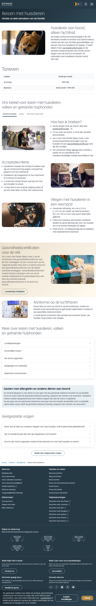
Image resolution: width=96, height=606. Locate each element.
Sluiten (87, 598)
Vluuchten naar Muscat (57, 521)
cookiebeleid (45, 598)
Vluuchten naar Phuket (57, 518)
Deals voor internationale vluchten (62, 483)
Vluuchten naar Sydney (57, 514)
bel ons (75, 150)
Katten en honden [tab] (9, 114)
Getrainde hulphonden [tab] (35, 114)
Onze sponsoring (8, 476)
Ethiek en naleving (8, 489)
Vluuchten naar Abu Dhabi (58, 501)
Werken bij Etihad (8, 486)
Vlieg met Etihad (55, 476)
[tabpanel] (48, 177)
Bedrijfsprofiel (7, 473)
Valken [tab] (21, 114)
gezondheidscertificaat (78, 143)
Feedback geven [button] (12, 587)
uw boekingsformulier (72, 48)
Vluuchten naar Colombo (58, 504)
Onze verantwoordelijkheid (12, 483)
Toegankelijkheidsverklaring (12, 493)
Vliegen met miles (8, 504)
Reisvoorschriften (55, 473)
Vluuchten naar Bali (56, 508)
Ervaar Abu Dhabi (55, 489)
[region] (48, 598)
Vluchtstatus (54, 486)
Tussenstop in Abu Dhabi (58, 493)
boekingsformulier (61, 128)
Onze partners (7, 501)
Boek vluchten (54, 480)
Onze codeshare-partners (12, 480)
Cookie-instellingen (66, 598)
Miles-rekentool (8, 508)
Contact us (9, 571)
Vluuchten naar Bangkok (58, 511)
